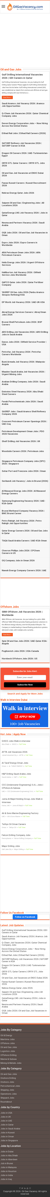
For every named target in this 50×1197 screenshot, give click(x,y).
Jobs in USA (6, 1113)
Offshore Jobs (9, 606)
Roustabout (6, 1101)
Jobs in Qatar (7, 1124)
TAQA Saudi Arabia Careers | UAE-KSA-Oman (24, 540)
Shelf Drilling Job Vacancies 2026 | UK (21, 441)
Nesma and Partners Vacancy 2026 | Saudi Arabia (22, 1005)
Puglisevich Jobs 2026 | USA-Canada (20, 651)
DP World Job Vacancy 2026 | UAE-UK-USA (23, 302)
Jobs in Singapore (9, 1140)
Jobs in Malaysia (9, 1167)
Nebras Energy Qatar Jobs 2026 (18, 193)
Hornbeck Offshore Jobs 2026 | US (19, 658)
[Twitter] (22, 1188)
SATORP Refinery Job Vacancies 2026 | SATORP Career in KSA (22, 144)
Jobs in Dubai (7, 1151)
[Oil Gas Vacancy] (25, 6)
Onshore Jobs (7, 1082)
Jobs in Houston (8, 1171)
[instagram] (30, 1188)
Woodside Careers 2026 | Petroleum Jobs (23, 451)
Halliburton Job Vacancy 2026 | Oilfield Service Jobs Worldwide (21, 273)
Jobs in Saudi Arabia (10, 1128)
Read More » (7, 97)
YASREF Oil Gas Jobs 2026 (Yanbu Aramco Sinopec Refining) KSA (23, 293)
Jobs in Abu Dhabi (9, 1155)
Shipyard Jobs (7, 1097)
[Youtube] (27, 1188)
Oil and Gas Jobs (10, 69)
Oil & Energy (6, 1035)
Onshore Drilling (8, 1078)
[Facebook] (20, 1188)
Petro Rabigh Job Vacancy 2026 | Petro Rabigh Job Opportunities (22, 522)
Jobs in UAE (6, 1120)
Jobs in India (7, 1175)
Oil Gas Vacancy (29, 1191)
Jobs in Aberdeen (9, 1159)
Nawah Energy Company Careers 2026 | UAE (24, 570)
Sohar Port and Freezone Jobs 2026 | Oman (24, 471)
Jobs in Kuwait (8, 1132)
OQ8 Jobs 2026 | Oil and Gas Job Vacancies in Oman (24, 1011)
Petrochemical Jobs (10, 1086)
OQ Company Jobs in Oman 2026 (18, 560)
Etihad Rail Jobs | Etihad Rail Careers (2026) (24, 133)
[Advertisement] (25, 40)
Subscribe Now (25, 685)
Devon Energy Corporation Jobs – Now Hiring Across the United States (25, 124)
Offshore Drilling (9, 1055)
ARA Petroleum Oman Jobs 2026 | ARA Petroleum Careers (21, 253)
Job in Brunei (7, 1163)
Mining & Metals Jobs (11, 1063)
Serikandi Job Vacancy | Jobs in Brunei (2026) (25, 481)
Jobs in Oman (7, 1136)
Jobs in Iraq (6, 1179)
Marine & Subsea (9, 1059)
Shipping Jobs (7, 1090)
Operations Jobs (9, 1094)
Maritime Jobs (8, 1039)
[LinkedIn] (25, 1188)
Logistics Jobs (8, 1051)
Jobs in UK (6, 1116)
